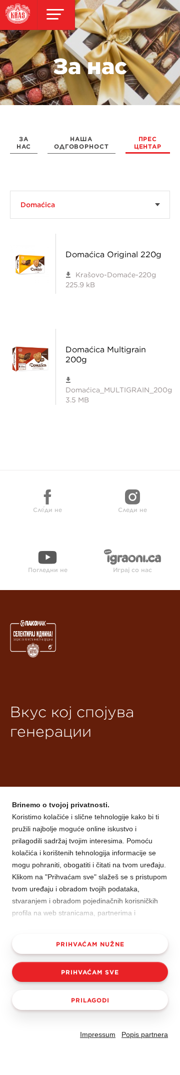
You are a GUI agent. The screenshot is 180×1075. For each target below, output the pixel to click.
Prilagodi (90, 1000)
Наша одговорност (81, 142)
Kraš (65, 651)
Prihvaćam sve (90, 972)
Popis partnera (145, 1034)
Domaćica (37, 204)
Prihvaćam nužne (90, 944)
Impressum (98, 1034)
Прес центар (148, 142)
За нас (23, 142)
